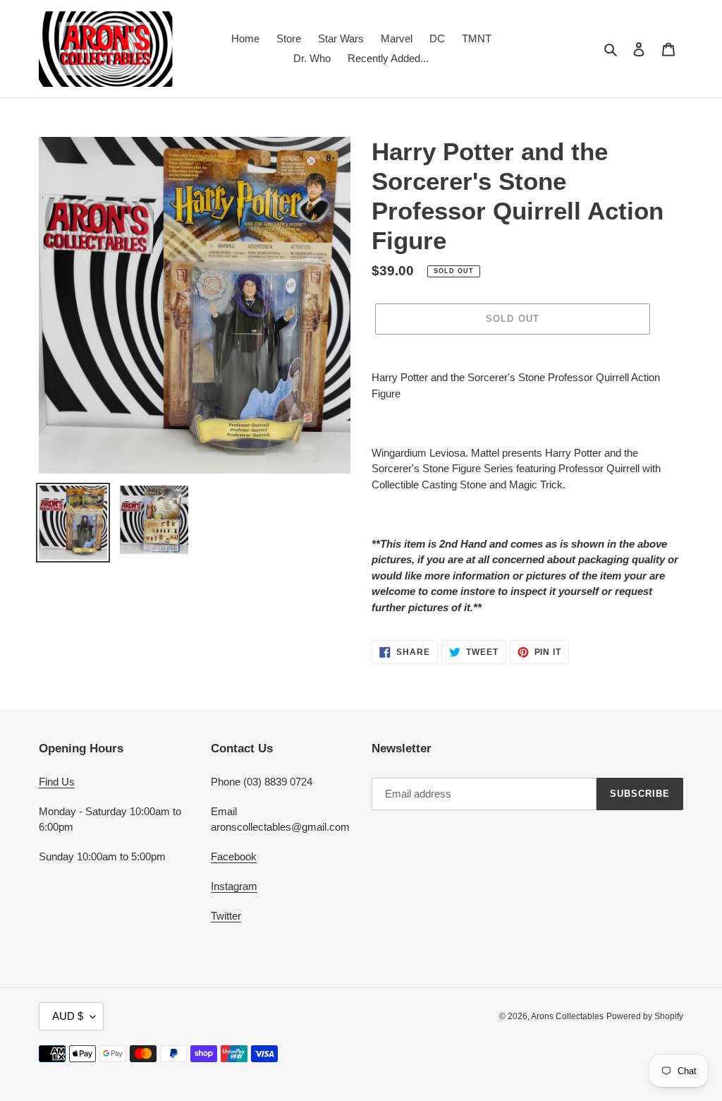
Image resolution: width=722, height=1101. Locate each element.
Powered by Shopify (644, 1016)
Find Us (57, 782)
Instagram (234, 886)
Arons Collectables (567, 1016)
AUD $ (67, 1016)
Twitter (226, 916)
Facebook (234, 856)
